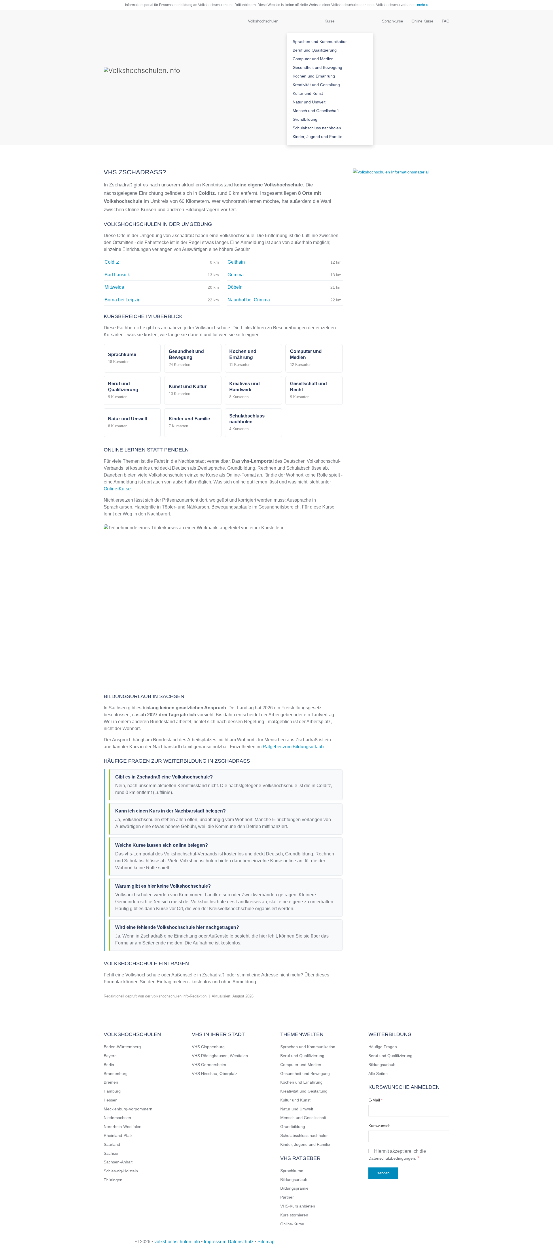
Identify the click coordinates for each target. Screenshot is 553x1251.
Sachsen (112, 1153)
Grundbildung (305, 119)
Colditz (112, 262)
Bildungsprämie (294, 1188)
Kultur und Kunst (308, 93)
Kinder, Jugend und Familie (317, 136)
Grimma (236, 274)
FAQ (445, 21)
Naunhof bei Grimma (249, 299)
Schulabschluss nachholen (317, 128)
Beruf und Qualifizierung (315, 50)
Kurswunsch (379, 1125)
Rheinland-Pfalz (118, 1135)
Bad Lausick (117, 274)
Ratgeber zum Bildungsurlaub (293, 746)
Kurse (329, 21)
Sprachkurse (392, 21)
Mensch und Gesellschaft (316, 110)
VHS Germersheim (209, 1064)
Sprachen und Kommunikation (320, 41)
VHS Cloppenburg (208, 1046)
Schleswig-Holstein (121, 1171)
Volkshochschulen (263, 21)
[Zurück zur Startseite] (161, 77)
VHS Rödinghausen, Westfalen (220, 1055)
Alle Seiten (378, 1073)
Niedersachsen (117, 1117)
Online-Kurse (117, 488)
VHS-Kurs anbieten (297, 1206)
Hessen (111, 1100)
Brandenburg (116, 1073)
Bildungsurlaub (293, 1179)
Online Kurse (422, 21)
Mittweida (114, 287)
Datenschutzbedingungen (391, 1158)
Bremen (111, 1082)
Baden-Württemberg (122, 1046)
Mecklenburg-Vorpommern (128, 1109)
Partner (287, 1197)
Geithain (236, 262)
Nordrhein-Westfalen (122, 1126)
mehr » (422, 5)
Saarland (112, 1144)
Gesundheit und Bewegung (317, 67)
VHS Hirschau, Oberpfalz (214, 1073)
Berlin (109, 1064)
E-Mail (375, 1100)
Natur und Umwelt (309, 102)
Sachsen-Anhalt (118, 1162)
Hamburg (112, 1091)
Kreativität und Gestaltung (316, 84)
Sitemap (265, 1241)
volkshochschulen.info (177, 1241)
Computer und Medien (313, 58)
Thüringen (113, 1180)
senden (383, 1173)
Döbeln (235, 287)
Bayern (110, 1055)
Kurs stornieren (294, 1215)
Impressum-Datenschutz (228, 1241)
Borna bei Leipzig (123, 299)
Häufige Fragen (382, 1046)
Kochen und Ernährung (314, 76)
